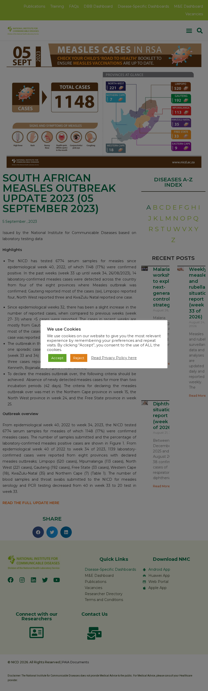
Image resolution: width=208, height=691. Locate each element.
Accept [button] (57, 358)
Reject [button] (78, 358)
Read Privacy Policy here (114, 358)
